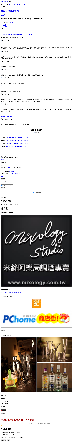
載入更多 (3, 178)
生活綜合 (12, 22)
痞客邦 (9, 167)
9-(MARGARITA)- (19, 146)
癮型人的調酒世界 (10, 11)
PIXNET (25, 423)
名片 (4, 28)
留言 (13, 167)
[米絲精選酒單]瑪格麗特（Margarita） (18, 34)
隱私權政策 (44, 423)
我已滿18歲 (3, 440)
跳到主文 (3, 15)
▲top (2, 176)
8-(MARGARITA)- (19, 143)
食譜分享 (11, 171)
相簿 (4, 25)
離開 (8, 440)
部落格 (5, 26)
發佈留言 (3, 187)
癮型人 (2, 159)
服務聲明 (50, 423)
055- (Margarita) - (17, 137)
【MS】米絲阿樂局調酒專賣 (16, 173)
